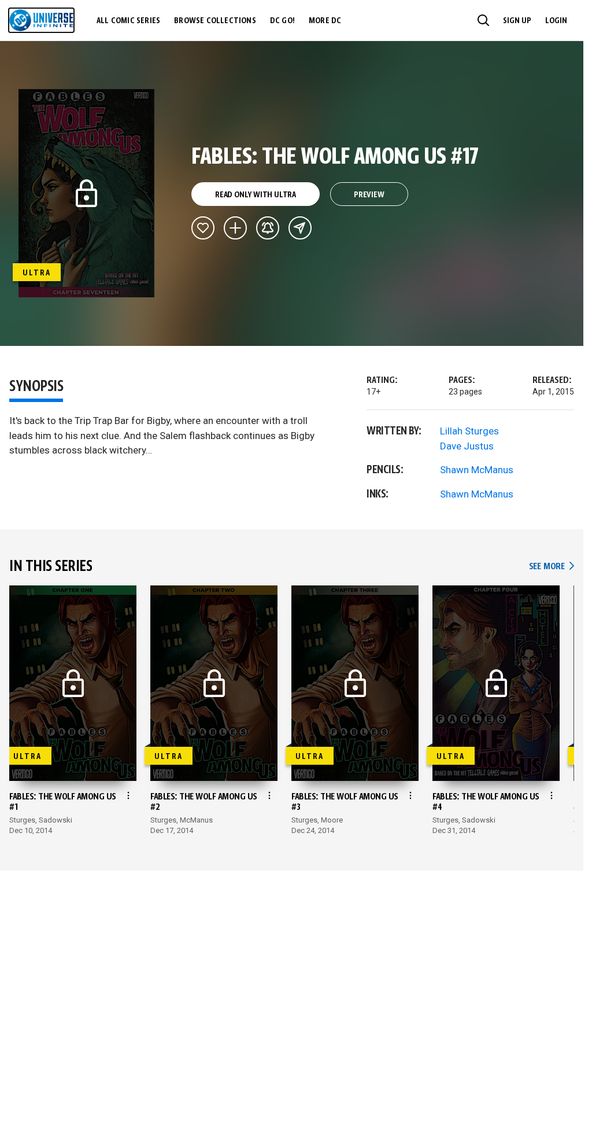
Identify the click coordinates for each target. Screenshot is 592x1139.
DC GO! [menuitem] (282, 21)
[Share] (300, 227)
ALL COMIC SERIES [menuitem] (128, 21)
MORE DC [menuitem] (325, 21)
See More (551, 567)
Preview (369, 195)
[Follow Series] (267, 227)
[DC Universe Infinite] (41, 20)
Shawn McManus (476, 469)
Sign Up (517, 21)
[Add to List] (235, 227)
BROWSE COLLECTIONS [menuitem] (215, 21)
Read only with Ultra (255, 195)
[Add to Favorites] (202, 227)
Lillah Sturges (469, 431)
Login (556, 21)
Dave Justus (467, 446)
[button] (483, 20)
